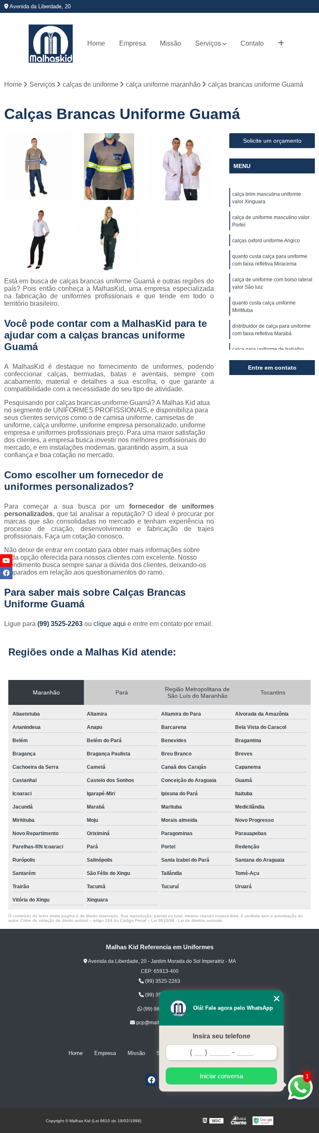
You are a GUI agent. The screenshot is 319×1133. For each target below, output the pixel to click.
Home (96, 43)
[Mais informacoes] (281, 43)
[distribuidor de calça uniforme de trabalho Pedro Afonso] (180, 166)
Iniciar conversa (221, 1075)
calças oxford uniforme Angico (266, 241)
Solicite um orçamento (272, 140)
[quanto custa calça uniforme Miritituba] (37, 238)
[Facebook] (151, 1080)
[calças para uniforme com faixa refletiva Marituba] (109, 166)
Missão (170, 43)
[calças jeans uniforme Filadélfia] (37, 166)
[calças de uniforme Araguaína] (109, 238)
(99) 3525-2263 (60, 623)
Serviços (208, 43)
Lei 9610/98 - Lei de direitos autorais (186, 920)
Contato (252, 43)
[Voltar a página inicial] (51, 43)
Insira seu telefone (221, 1036)
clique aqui (109, 623)
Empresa (132, 43)
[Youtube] (6, 560)
